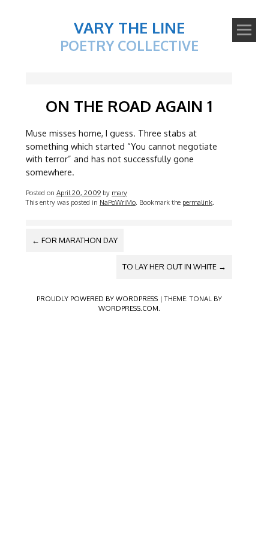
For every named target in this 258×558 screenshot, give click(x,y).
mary (119, 192)
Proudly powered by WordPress (97, 298)
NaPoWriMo (118, 202)
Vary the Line (129, 27)
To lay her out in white (174, 266)
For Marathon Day (75, 240)
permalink (197, 202)
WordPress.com (128, 308)
